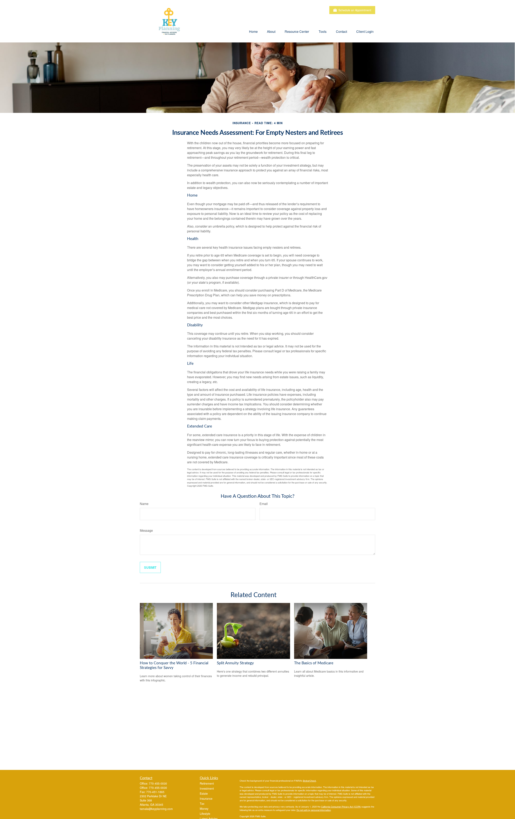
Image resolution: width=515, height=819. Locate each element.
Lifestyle (205, 814)
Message (146, 530)
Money (204, 809)
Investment (207, 788)
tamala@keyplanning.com (156, 809)
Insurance (206, 798)
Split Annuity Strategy (235, 663)
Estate (204, 793)
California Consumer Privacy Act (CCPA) (341, 806)
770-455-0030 (158, 783)
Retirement (207, 783)
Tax (202, 803)
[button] (253, 31)
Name (144, 503)
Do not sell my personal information (314, 810)
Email (264, 503)
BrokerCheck (309, 780)
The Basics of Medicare (313, 663)
